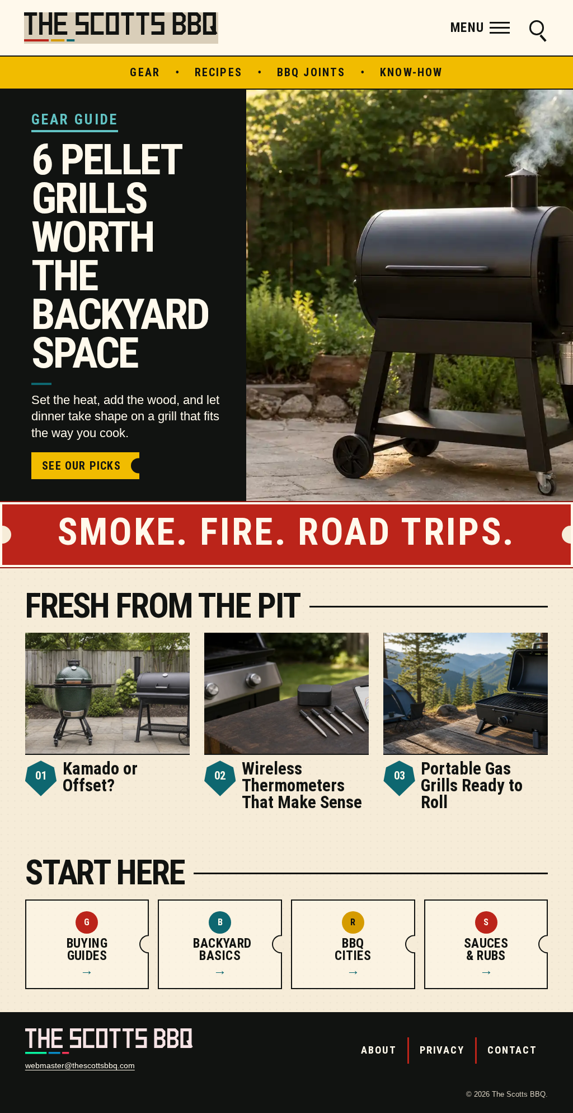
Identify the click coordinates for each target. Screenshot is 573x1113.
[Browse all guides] (536, 28)
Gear (145, 72)
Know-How (411, 72)
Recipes (218, 72)
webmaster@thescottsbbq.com (80, 1065)
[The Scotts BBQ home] (121, 28)
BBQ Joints (311, 72)
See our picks (81, 465)
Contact (512, 1050)
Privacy (442, 1050)
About (378, 1050)
